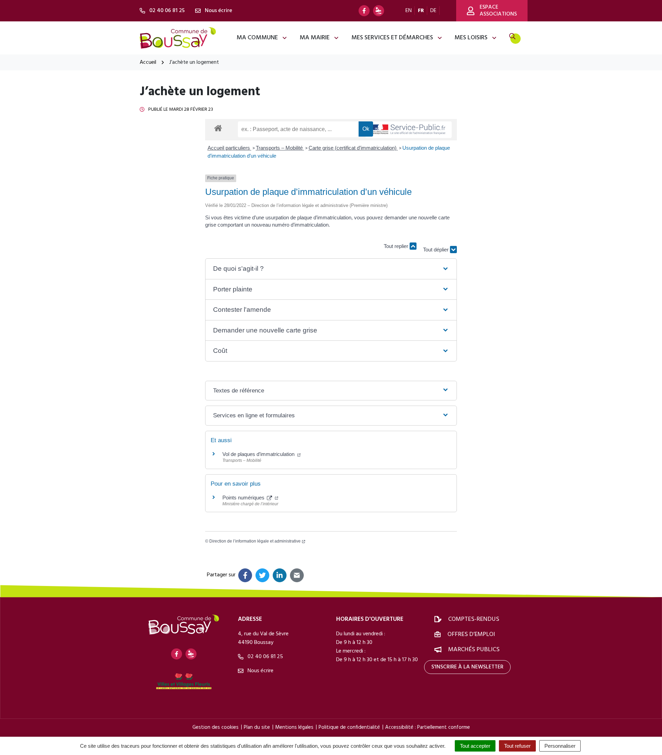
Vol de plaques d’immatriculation (259, 454)
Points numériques (244, 497)
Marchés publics (474, 650)
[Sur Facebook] (245, 575)
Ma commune (257, 38)
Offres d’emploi (471, 634)
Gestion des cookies (215, 727)
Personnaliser (559, 746)
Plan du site (257, 727)
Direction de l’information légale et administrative (255, 541)
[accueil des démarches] (218, 126)
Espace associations (498, 11)
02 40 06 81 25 (264, 656)
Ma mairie (315, 38)
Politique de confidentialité (349, 727)
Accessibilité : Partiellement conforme (427, 727)
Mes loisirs (471, 38)
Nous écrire (259, 670)
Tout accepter (475, 746)
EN (408, 10)
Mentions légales (294, 727)
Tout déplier (436, 246)
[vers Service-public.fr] (408, 129)
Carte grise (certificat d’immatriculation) (353, 148)
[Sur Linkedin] (280, 575)
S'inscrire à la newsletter (467, 667)
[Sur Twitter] (262, 575)
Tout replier (397, 246)
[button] (331, 269)
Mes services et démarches (392, 38)
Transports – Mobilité (280, 148)
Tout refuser (517, 746)
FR (421, 10)
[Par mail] (297, 575)
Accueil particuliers (229, 148)
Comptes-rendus (473, 619)
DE (433, 10)
